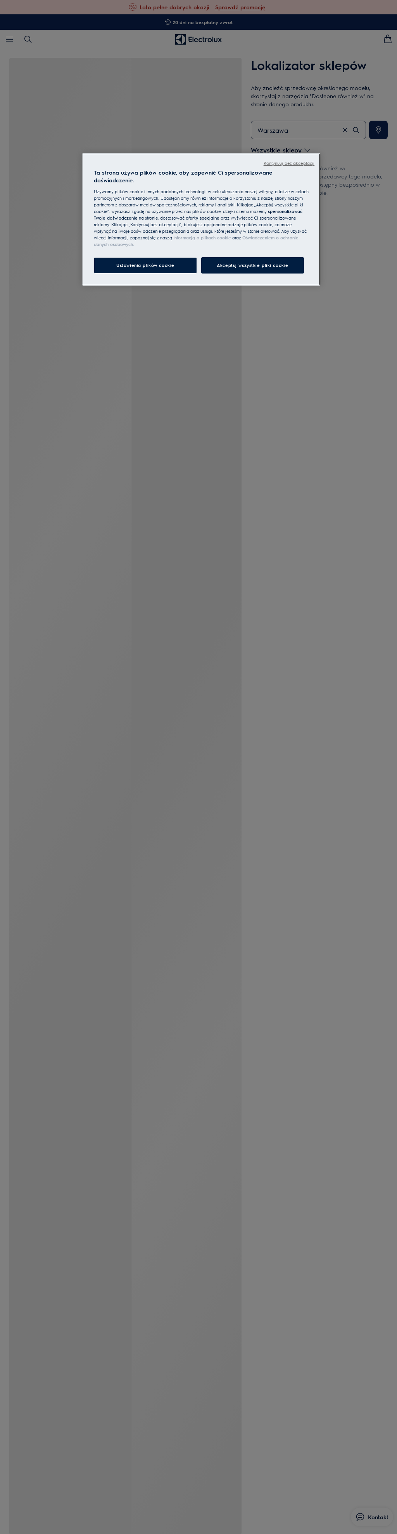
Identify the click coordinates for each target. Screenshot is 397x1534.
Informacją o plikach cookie (202, 238)
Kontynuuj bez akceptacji (289, 163)
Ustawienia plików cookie (145, 265)
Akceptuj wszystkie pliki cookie (252, 265)
